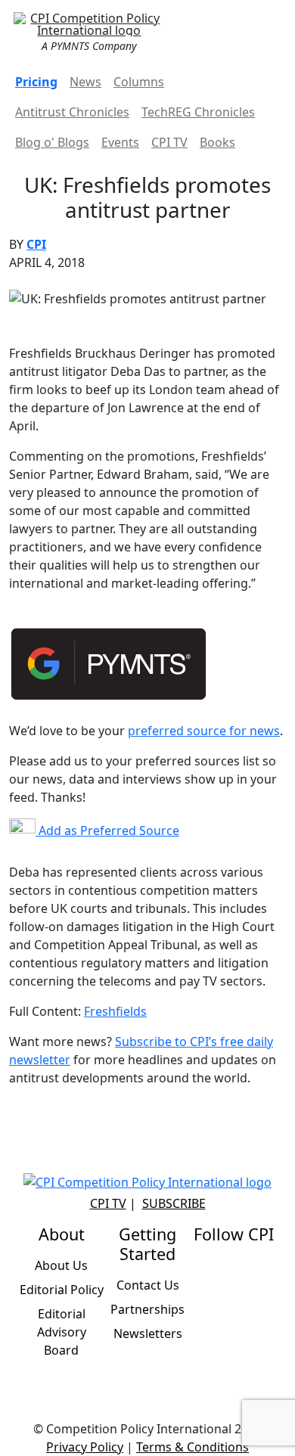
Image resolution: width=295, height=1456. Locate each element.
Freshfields (115, 1011)
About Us (61, 1265)
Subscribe (174, 1203)
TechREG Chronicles (198, 112)
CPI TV (169, 142)
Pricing (36, 81)
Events (120, 142)
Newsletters (147, 1333)
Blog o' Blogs (52, 142)
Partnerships (147, 1309)
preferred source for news (204, 730)
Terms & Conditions (192, 1447)
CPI (36, 244)
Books (217, 142)
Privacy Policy (84, 1447)
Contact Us (147, 1285)
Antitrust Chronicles (72, 112)
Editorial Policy (62, 1289)
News (85, 81)
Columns (138, 81)
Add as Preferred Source (107, 830)
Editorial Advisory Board (61, 1331)
